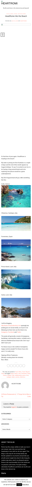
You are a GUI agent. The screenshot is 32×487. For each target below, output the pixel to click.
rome (27, 375)
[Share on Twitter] (14, 365)
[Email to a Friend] (17, 365)
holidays (9, 375)
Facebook (11, 332)
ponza (23, 375)
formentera (24, 373)
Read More (25, 484)
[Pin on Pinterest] (20, 365)
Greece (5, 375)
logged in (14, 407)
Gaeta (28, 373)
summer (17, 377)
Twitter (19, 332)
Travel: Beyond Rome (20, 13)
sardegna (9, 377)
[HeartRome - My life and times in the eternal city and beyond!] (14, 3)
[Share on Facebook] (11, 365)
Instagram (4, 332)
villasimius (22, 377)
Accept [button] (19, 484)
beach (16, 373)
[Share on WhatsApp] (8, 365)
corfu (19, 373)
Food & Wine (9, 13)
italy (13, 375)
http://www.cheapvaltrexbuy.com (11, 325)
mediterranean (18, 375)
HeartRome (23, 20)
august (12, 373)
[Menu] (30, 3)
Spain (13, 377)
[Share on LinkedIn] (23, 365)
